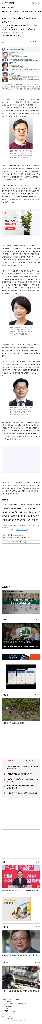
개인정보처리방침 (19, 999)
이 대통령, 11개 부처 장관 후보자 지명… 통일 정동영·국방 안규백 (21, 520)
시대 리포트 (6, 587)
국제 (30, 11)
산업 (18, 11)
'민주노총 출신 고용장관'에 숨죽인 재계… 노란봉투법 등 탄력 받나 (21, 516)
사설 (3, 862)
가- (31, 42)
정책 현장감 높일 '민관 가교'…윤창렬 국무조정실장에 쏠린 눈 (21, 504)
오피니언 (4, 11)
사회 (35, 11)
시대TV (4, 619)
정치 (10, 11)
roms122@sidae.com (18, 535)
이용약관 (4, 999)
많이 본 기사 (12, 760)
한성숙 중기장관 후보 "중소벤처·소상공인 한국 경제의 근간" (21, 512)
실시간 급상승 (29, 760)
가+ (39, 42)
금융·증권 (25, 11)
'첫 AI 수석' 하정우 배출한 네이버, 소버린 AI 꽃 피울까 (19, 508)
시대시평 (5, 926)
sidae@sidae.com (21, 530)
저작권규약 (10, 999)
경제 (14, 11)
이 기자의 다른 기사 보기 (20, 542)
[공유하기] (32, 3)
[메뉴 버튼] (39, 3)
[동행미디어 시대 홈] (8, 3)
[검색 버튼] (36, 3)
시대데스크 (6, 962)
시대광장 (5, 694)
